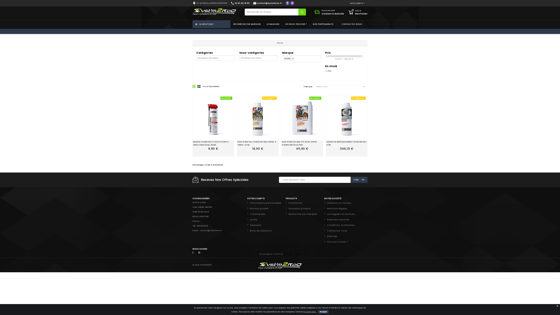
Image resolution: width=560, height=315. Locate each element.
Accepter (323, 312)
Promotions (295, 202)
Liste (199, 86)
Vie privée (288, 254)
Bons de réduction (261, 230)
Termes (298, 254)
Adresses (255, 225)
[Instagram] (292, 3)
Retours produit (259, 208)
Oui (329, 70)
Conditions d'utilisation (341, 225)
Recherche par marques (247, 24)
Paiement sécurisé (338, 219)
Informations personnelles (265, 202)
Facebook (194, 253)
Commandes (258, 214)
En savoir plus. (310, 312)
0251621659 (202, 226)
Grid (193, 86)
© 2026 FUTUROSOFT (202, 265)
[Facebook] (287, 3)
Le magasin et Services (341, 214)
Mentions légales (337, 208)
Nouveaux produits (300, 208)
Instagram (200, 253)
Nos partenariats (323, 24)
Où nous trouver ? (296, 24)
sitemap (332, 236)
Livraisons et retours (339, 202)
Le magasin (273, 24)
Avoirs (253, 219)
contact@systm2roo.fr (211, 230)
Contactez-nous (352, 24)
